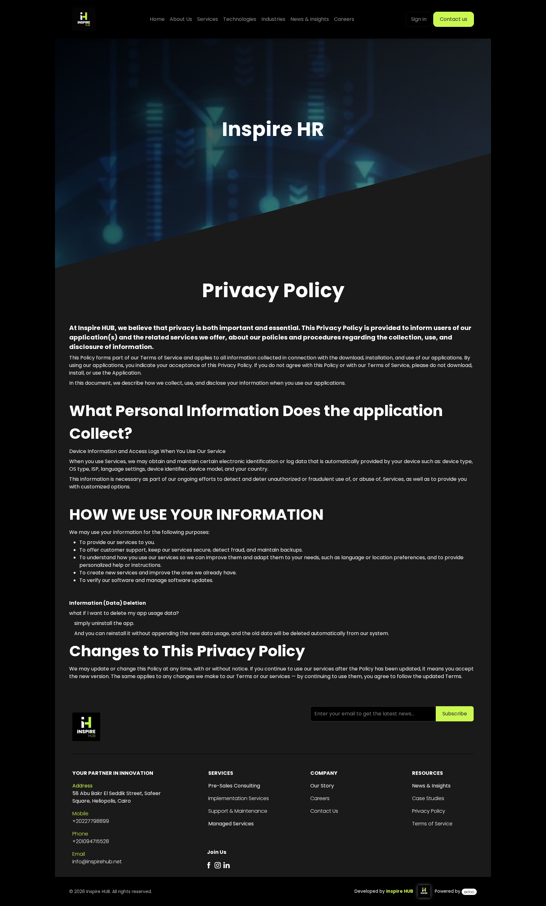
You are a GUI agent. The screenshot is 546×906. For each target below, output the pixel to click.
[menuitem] (157, 19)
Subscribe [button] (454, 713)
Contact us (453, 19)
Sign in (419, 19)
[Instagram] (217, 865)
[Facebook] (209, 865)
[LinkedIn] (226, 865)
